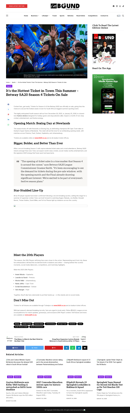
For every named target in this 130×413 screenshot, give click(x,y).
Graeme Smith (39, 324)
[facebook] (113, 6)
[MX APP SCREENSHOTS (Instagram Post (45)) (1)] (108, 94)
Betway (17, 324)
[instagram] (117, 6)
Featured (17, 377)
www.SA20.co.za (41, 138)
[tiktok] (123, 6)
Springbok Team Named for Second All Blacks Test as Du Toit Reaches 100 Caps (110, 386)
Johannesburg (50, 324)
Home (8, 82)
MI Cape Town (62, 324)
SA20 (80, 324)
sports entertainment (37, 326)
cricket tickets (26, 324)
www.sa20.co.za (30, 315)
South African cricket (21, 326)
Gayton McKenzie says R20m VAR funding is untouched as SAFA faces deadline (18, 386)
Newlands (72, 324)
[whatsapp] (120, 6)
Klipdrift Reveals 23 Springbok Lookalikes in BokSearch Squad (78, 385)
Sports (14, 82)
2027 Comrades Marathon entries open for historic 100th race (49, 385)
